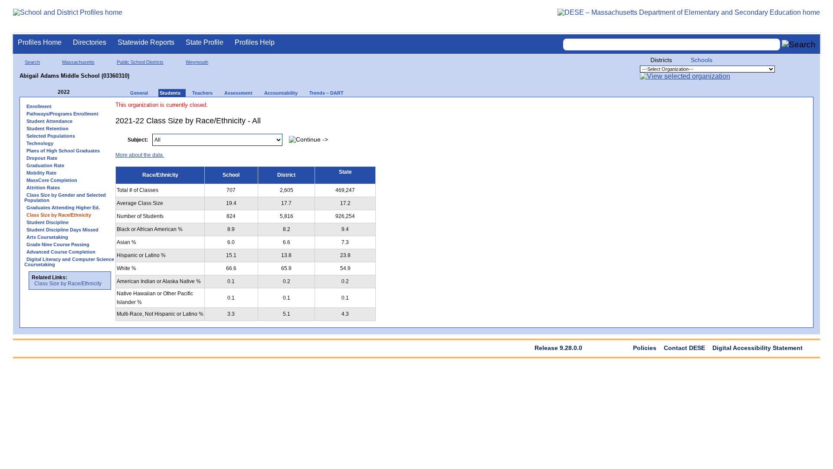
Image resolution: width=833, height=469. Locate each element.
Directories (89, 42)
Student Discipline (47, 222)
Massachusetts (78, 62)
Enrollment (39, 106)
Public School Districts (140, 62)
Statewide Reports (146, 42)
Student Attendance (49, 121)
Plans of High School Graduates (63, 150)
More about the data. (139, 155)
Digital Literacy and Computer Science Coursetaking (69, 262)
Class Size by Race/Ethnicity (68, 284)
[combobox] (671, 44)
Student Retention (47, 128)
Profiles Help (255, 42)
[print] (754, 135)
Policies (644, 347)
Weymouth (197, 62)
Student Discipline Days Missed (62, 229)
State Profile (204, 42)
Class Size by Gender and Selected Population (65, 197)
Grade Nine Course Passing (57, 244)
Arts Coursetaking (47, 237)
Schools (701, 59)
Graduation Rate (45, 165)
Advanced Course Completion (60, 251)
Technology (39, 143)
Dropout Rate (41, 158)
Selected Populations (50, 136)
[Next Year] (81, 92)
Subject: (138, 140)
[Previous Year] (52, 92)
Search (32, 62)
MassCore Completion (51, 180)
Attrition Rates (43, 187)
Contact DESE (684, 347)
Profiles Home (40, 42)
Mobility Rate (41, 172)
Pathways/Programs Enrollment (62, 113)
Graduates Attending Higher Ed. (63, 207)
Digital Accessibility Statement (757, 347)
